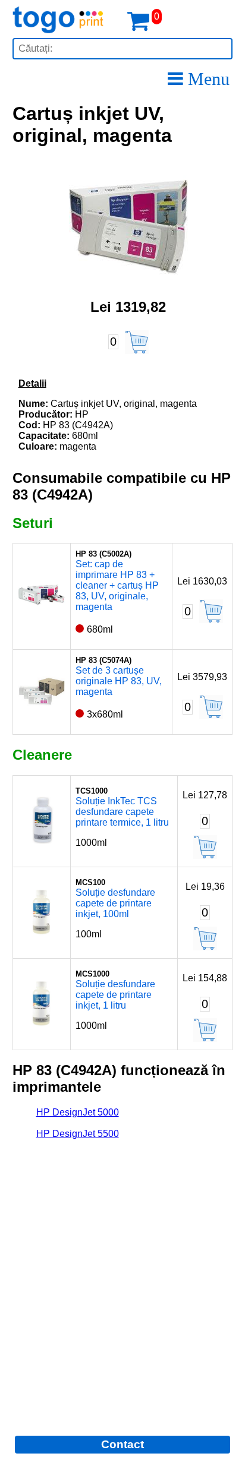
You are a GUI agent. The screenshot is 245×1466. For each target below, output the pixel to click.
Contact (122, 1444)
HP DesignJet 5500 (77, 1134)
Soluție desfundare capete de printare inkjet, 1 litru (115, 994)
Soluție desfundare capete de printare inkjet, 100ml (115, 903)
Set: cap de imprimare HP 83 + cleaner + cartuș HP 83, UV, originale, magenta (117, 585)
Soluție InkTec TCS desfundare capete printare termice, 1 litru (122, 811)
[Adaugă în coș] (137, 342)
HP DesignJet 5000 (77, 1112)
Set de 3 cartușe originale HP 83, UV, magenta (119, 681)
